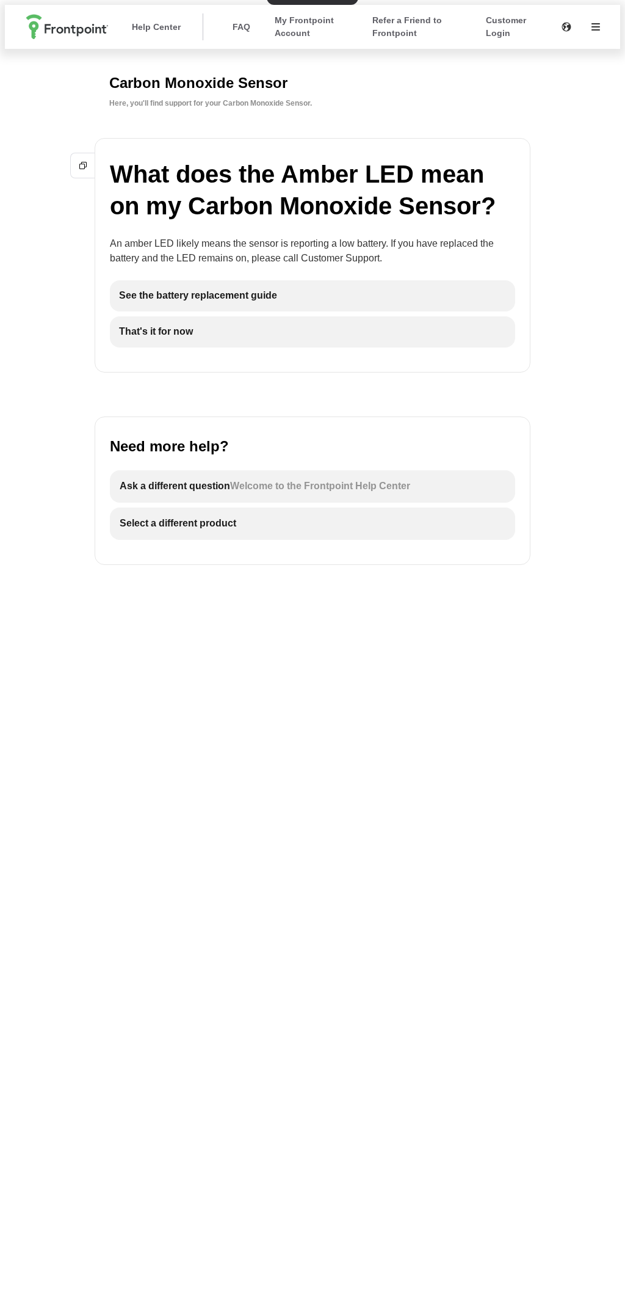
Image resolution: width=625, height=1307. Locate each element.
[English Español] (566, 27)
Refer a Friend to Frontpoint (407, 26)
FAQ (241, 27)
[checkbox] (312, 295)
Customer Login (506, 26)
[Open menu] (595, 27)
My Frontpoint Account (304, 26)
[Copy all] (83, 165)
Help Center (156, 27)
